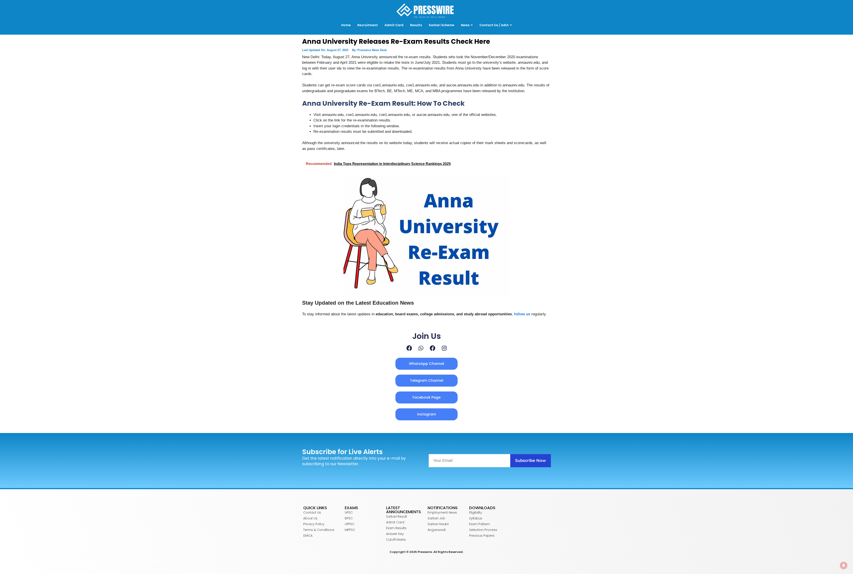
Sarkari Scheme (441, 25)
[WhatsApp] (421, 348)
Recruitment (367, 25)
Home (346, 25)
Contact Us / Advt (494, 25)
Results (416, 25)
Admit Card (394, 25)
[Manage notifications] (843, 565)
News (465, 25)
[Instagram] (444, 348)
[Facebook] (409, 348)
